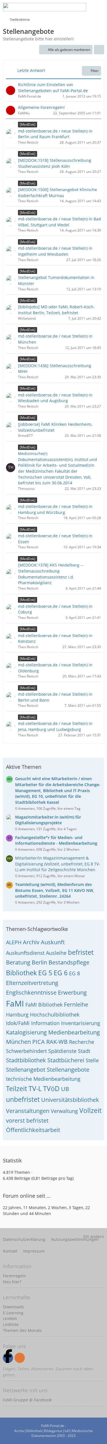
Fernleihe (76, 1004)
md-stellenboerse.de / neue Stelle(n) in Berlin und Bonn (55, 697)
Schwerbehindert (26, 1051)
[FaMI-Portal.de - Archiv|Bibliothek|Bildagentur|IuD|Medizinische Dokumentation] (44, 7)
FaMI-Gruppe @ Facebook (27, 1399)
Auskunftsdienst (25, 952)
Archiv (31, 942)
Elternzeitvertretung (32, 983)
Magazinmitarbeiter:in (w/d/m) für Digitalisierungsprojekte (48, 820)
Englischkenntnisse (31, 992)
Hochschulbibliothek (54, 1014)
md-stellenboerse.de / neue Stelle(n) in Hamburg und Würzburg (55, 509)
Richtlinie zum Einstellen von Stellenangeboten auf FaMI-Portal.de (53, 87)
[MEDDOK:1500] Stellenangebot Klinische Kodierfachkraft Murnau (57, 192)
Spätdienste (62, 1051)
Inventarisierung (80, 1023)
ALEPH (13, 942)
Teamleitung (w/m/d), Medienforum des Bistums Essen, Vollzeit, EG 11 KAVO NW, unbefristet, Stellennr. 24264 (54, 890)
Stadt (84, 1051)
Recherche (81, 1041)
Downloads (13, 1306)
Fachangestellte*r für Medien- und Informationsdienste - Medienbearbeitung (56, 840)
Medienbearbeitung (74, 1032)
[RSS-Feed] (20, 1358)
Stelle (92, 1060)
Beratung (18, 962)
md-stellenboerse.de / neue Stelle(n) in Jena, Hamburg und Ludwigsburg (55, 726)
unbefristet (23, 1099)
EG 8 (74, 973)
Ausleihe (56, 952)
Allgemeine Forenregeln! (41, 107)
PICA (38, 1042)
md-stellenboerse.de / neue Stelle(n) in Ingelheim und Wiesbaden (55, 251)
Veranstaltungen (27, 1111)
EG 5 (45, 972)
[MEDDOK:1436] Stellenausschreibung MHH (54, 368)
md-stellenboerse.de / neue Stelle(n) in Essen (55, 538)
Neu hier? (12, 1281)
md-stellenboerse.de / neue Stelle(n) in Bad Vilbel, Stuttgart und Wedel (59, 222)
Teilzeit (16, 1088)
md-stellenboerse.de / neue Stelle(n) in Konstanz (55, 638)
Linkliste (11, 1324)
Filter (95, 70)
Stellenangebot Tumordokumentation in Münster (56, 280)
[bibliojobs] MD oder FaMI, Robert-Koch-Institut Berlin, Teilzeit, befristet (56, 309)
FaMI (15, 1003)
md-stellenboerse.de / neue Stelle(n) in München (55, 339)
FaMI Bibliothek (43, 1004)
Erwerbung (72, 992)
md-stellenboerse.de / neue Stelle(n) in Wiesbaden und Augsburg (55, 398)
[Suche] (56, 7)
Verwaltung (64, 1111)
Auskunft (53, 942)
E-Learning (13, 1312)
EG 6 (61, 972)
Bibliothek (21, 972)
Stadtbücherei (65, 1060)
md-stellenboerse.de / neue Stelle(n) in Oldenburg (55, 668)
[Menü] (99, 7)
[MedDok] (27, 124)
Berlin (39, 962)
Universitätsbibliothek (70, 1100)
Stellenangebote (68, 1069)
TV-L (35, 1088)
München (18, 1042)
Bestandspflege (69, 962)
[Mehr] (99, 50)
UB (65, 1089)
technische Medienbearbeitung (43, 1078)
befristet (81, 952)
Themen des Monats (22, 1330)
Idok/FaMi (18, 1023)
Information (45, 1023)
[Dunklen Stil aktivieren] (85, 7)
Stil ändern (93, 1236)
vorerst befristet (27, 1120)
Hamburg (17, 1014)
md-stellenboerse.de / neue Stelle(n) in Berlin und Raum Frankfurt (55, 134)
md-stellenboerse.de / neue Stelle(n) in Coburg (55, 609)
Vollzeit (90, 1110)
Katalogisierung (26, 1032)
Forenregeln (14, 1275)
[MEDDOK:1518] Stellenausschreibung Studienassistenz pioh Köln (54, 163)
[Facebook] (8, 1358)
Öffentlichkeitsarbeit (33, 1130)
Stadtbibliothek (26, 1060)
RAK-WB (57, 1042)
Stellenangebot (25, 1069)
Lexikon (10, 1318)
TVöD (51, 1088)
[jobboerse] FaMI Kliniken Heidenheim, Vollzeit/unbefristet (55, 427)
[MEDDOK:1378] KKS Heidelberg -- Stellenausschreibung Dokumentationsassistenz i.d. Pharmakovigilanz (50, 573)
